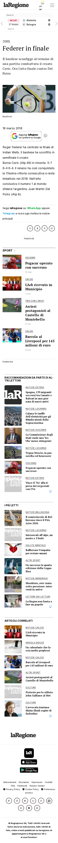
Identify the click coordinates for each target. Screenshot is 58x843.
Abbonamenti (9, 782)
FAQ (13, 786)
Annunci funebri (37, 786)
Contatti (48, 782)
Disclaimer (24, 782)
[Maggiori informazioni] (45, 136)
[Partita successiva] (56, 22)
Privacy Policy (12, 789)
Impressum (37, 782)
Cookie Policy (31, 789)
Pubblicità (22, 786)
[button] (9, 801)
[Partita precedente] (2, 22)
